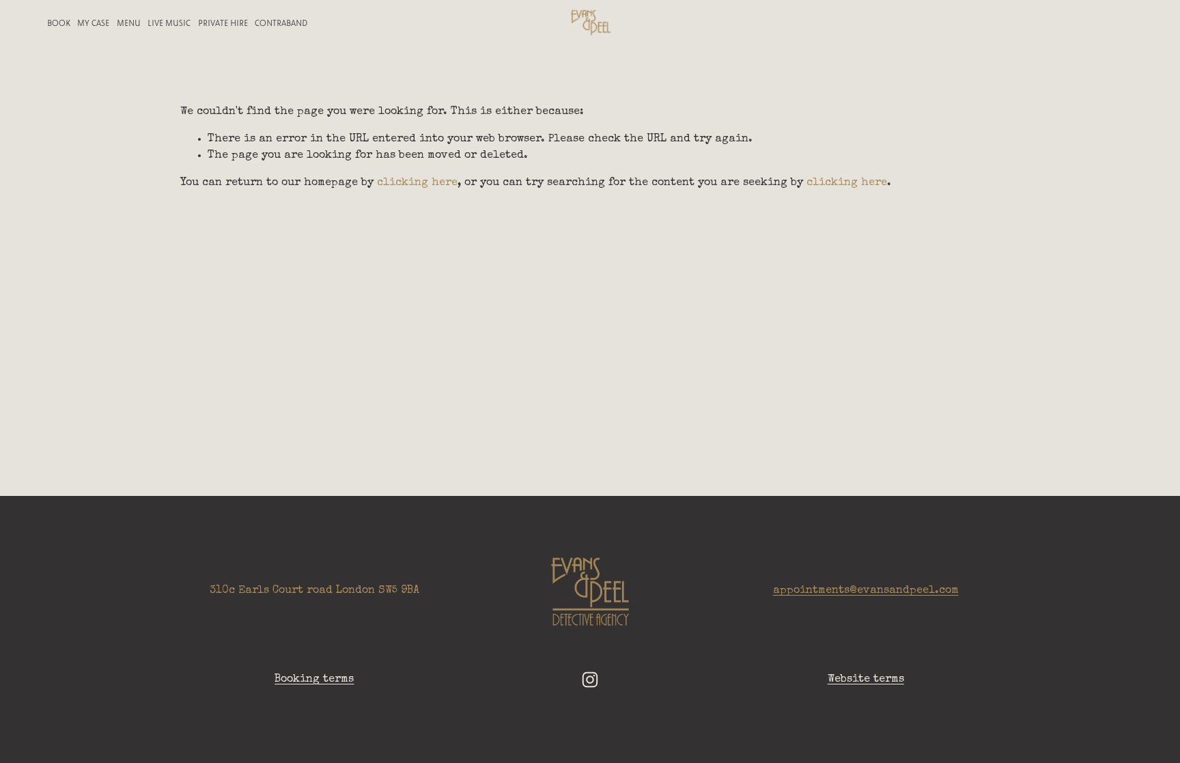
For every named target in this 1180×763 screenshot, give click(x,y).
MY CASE (93, 22)
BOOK (58, 22)
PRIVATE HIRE (223, 22)
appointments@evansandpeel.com (866, 590)
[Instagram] (590, 679)
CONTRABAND (281, 22)
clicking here (417, 183)
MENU (129, 22)
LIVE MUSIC (169, 22)
